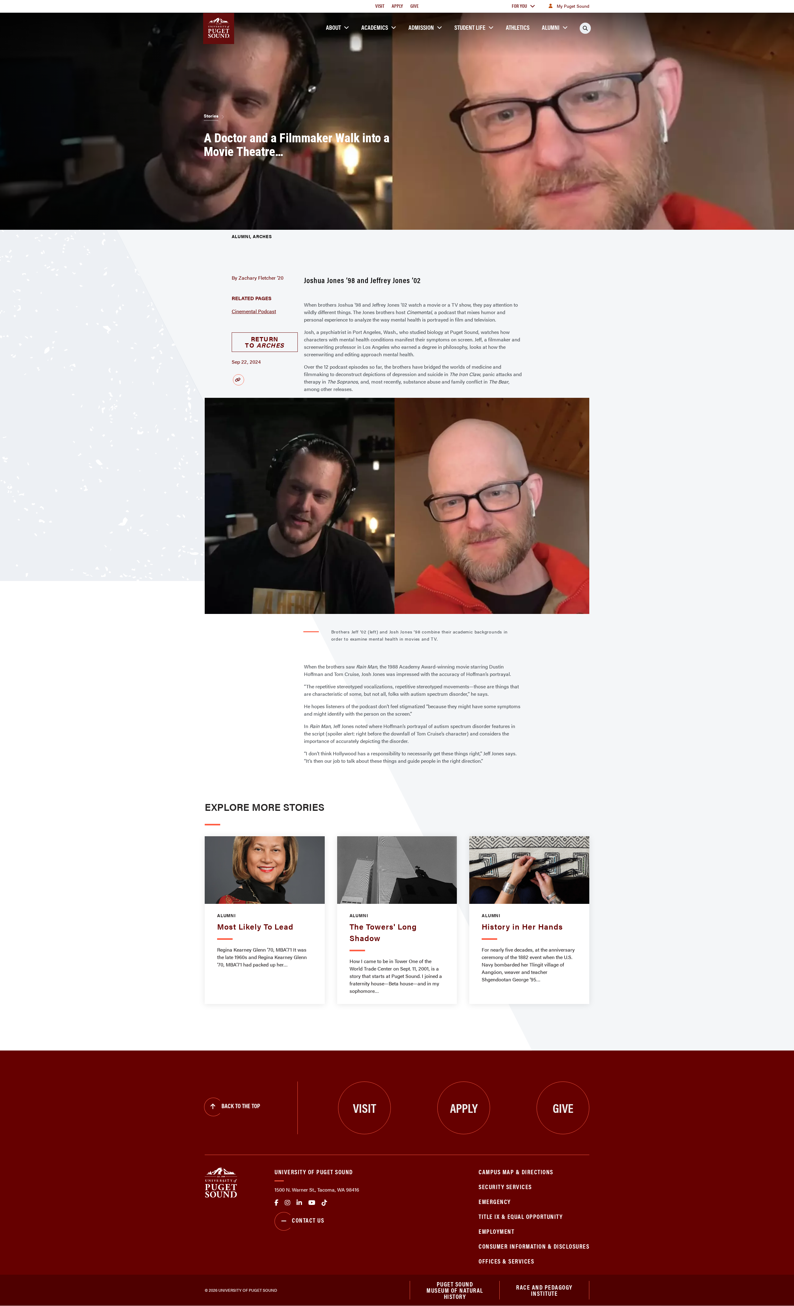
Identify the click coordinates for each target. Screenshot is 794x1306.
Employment (496, 1231)
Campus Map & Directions (516, 1171)
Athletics (517, 27)
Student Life (469, 27)
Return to (264, 341)
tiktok (324, 1203)
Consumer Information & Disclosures (534, 1246)
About (333, 27)
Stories (211, 116)
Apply (397, 5)
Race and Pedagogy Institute (544, 1290)
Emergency (495, 1201)
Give (414, 5)
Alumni (551, 27)
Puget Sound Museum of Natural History (454, 1290)
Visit (379, 5)
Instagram (287, 1203)
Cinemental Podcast (254, 311)
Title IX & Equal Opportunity (521, 1216)
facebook (276, 1203)
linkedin (299, 1203)
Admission (421, 27)
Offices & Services (506, 1260)
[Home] (221, 1181)
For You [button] (519, 5)
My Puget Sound (573, 6)
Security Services (505, 1186)
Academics (374, 27)
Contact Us (308, 1219)
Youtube (311, 1203)
